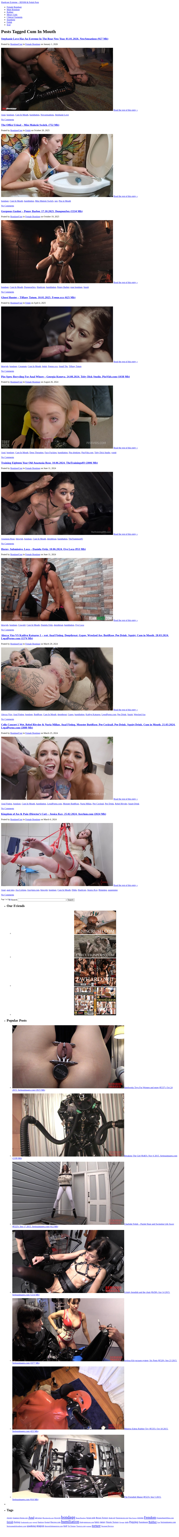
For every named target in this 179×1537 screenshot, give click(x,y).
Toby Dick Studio (102, 452)
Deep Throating (36, 452)
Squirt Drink (133, 804)
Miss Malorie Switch (44, 201)
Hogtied (47, 1522)
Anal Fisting (18, 714)
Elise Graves (133, 1518)
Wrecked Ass (139, 714)
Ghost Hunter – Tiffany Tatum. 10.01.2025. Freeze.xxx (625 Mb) (38, 297)
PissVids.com (87, 452)
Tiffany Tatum (75, 366)
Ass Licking (20, 890)
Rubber (153, 1521)
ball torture (38, 1518)
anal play (10, 890)
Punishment (143, 1522)
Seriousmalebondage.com (16, 1526)
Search (14, 900)
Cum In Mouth (21, 115)
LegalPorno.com (109, 714)
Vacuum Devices (107, 1526)
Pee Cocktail (98, 804)
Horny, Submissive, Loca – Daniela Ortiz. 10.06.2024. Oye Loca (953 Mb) (43, 549)
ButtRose (38, 714)
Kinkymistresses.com (87, 1522)
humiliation (34, 115)
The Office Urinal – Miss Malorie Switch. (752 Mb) (30, 124)
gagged (34, 1522)
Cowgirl (21, 625)
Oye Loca (79, 625)
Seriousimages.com (168, 1522)
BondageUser (16, 44)
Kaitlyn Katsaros (93, 714)
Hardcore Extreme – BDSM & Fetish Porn (20, 2)
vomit (113, 452)
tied (65, 1526)
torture (96, 1525)
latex (97, 1522)
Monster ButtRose (71, 804)
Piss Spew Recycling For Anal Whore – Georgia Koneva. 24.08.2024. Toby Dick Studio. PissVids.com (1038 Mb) (65, 376)
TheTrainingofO (76, 539)
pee (56, 201)
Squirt (86, 287)
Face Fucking (51, 452)
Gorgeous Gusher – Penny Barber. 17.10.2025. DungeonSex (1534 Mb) (42, 211)
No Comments (7, 119)
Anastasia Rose (8, 539)
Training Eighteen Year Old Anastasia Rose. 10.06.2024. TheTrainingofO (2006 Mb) (49, 462)
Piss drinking (74, 452)
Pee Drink (121, 714)
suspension (113, 890)
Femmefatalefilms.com (165, 1518)
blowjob (4, 366)
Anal (3, 115)
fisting (17, 1522)
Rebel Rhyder (121, 804)
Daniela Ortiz (47, 625)
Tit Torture (72, 1526)
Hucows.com (55, 1522)
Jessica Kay (92, 890)
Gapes (70, 714)
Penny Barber (63, 287)
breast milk (90, 1518)
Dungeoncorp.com (122, 1518)
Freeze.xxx (53, 366)
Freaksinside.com (26, 1522)
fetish (44, 366)
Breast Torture (102, 1518)
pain (127, 1522)
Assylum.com (33, 890)
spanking (31, 1526)
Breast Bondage (81, 1518)
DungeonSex (30, 287)
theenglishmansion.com (54, 1526)
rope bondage (76, 287)
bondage (10, 115)
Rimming (103, 890)
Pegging (133, 1521)
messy (102, 1522)
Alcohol (9, 1518)
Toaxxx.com (81, 1526)
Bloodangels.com (48, 1518)
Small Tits (63, 366)
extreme (140, 1518)
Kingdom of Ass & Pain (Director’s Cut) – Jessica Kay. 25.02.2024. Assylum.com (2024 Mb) (53, 814)
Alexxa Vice (6, 714)
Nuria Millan (85, 804)
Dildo (74, 890)
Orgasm (121, 1522)
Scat (158, 1522)
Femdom (150, 1517)
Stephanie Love (62, 115)
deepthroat (51, 539)
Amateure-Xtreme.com (20, 1518)
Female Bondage (32, 44)
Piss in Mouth (65, 201)
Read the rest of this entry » (126, 110)
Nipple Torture (112, 1522)
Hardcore (41, 287)
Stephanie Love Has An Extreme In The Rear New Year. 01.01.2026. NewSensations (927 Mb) (54, 38)
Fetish (28, 130)
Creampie (22, 366)
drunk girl (112, 1518)
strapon (40, 1525)
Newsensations (47, 115)
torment (88, 1526)
